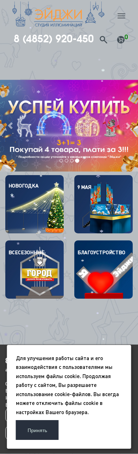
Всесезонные (26, 252)
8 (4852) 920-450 (54, 38)
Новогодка (23, 186)
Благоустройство (101, 252)
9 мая (84, 187)
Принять (37, 430)
